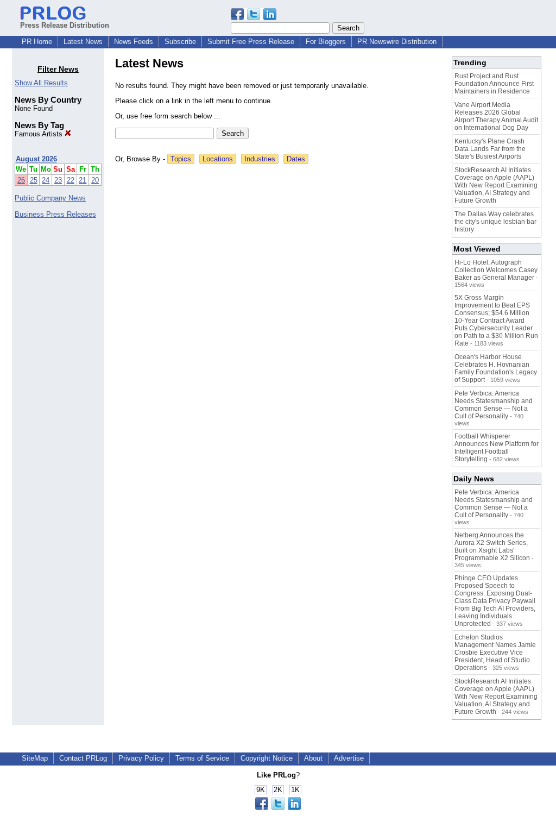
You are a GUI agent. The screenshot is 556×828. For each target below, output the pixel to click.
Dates (296, 159)
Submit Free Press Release (250, 41)
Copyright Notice (267, 758)
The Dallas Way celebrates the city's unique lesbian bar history (495, 221)
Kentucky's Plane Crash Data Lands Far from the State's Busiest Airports (490, 148)
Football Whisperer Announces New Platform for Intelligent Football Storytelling (496, 447)
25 (33, 180)
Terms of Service (202, 758)
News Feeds (133, 41)
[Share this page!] (253, 18)
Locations (218, 159)
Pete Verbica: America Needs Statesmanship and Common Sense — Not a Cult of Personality (493, 405)
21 (82, 180)
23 (58, 180)
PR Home (37, 41)
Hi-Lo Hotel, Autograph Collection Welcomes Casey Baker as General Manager (496, 270)
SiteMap (35, 758)
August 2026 (36, 159)
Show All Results (41, 83)
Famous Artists (40, 134)
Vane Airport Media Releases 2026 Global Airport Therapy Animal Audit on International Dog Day (496, 116)
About (313, 758)
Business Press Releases (55, 214)
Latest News (83, 41)
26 (21, 180)
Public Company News (50, 198)
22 (70, 180)
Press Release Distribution (64, 25)
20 (95, 180)
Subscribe (180, 41)
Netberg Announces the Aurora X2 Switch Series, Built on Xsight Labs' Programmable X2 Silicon (492, 546)
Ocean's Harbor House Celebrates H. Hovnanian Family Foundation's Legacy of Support (495, 368)
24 (45, 180)
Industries (259, 159)
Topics (180, 159)
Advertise (349, 758)
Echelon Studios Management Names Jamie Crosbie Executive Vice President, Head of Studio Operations (495, 652)
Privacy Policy (141, 758)
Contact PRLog (83, 758)
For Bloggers (326, 41)
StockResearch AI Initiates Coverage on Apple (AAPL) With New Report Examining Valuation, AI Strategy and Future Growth (496, 185)
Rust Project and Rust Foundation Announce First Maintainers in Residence (494, 83)
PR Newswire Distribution (397, 41)
